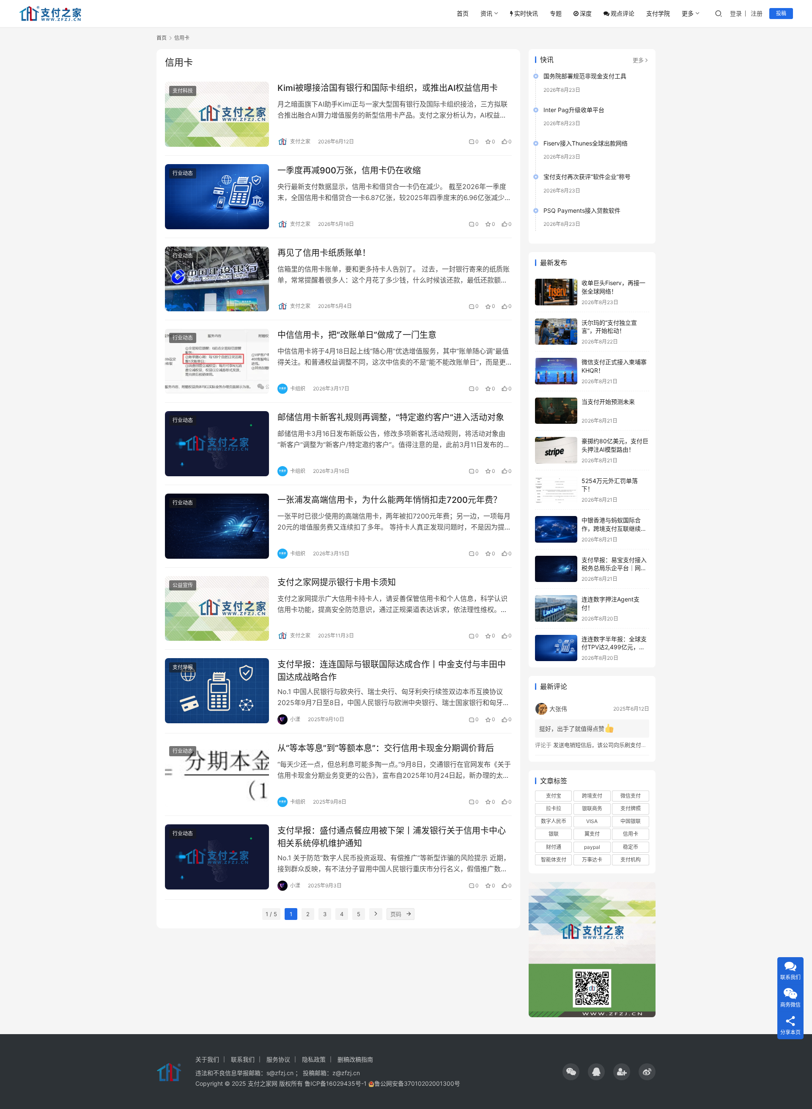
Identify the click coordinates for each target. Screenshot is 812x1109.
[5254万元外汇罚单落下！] (556, 490)
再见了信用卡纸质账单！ (323, 253)
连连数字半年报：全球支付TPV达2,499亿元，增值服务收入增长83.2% (614, 647)
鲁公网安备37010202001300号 (417, 1083)
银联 (554, 834)
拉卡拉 (553, 808)
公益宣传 (183, 585)
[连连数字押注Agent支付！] (556, 608)
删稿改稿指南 (355, 1059)
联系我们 (243, 1059)
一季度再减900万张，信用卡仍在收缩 (349, 170)
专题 (556, 13)
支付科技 (183, 91)
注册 (757, 13)
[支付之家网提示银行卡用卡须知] (217, 608)
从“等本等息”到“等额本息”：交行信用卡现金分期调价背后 (385, 748)
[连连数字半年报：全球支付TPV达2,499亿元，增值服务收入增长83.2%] (556, 648)
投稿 (781, 13)
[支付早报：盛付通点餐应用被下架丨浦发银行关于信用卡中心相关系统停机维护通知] (217, 856)
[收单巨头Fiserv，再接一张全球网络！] (556, 292)
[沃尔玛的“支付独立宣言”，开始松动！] (556, 331)
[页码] (408, 914)
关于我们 (207, 1059)
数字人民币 (553, 821)
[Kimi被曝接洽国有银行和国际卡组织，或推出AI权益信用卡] (217, 114)
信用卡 (630, 834)
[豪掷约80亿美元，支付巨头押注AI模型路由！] (556, 450)
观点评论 (622, 13)
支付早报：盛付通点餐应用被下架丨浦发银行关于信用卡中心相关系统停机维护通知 (391, 837)
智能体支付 (553, 859)
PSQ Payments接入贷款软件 (581, 210)
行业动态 (183, 173)
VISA (592, 821)
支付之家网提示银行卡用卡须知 (336, 582)
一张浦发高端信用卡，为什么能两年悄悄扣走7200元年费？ (389, 500)
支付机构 (630, 859)
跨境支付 (592, 796)
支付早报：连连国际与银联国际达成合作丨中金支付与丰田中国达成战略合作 (391, 670)
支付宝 (553, 796)
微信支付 (630, 796)
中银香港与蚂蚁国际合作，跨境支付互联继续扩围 (614, 528)
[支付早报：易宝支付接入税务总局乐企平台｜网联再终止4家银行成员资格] (556, 569)
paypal (592, 847)
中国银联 (630, 821)
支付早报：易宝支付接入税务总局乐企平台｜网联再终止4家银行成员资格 (614, 568)
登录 (736, 13)
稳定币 (630, 847)
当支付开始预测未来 (608, 401)
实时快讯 (526, 13)
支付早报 (183, 667)
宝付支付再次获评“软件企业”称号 (587, 176)
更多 (688, 13)
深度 (586, 13)
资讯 (486, 13)
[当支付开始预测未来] (556, 411)
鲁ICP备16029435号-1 (335, 1083)
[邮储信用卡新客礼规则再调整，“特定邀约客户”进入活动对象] (217, 443)
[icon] (570, 1071)
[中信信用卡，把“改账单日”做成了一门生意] (217, 361)
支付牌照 (630, 808)
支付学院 (658, 13)
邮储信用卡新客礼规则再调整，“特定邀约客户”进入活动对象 (390, 417)
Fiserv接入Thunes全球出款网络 (585, 143)
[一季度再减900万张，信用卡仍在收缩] (217, 196)
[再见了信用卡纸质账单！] (217, 279)
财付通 (553, 847)
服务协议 (278, 1059)
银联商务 (592, 808)
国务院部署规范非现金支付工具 (584, 76)
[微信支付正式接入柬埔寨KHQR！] (556, 371)
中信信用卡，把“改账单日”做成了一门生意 (356, 335)
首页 (463, 13)
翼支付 (592, 834)
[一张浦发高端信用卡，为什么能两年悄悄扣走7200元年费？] (217, 526)
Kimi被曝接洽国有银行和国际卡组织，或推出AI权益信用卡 (387, 88)
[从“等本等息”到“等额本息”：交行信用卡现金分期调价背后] (217, 774)
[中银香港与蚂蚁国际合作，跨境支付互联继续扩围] (556, 529)
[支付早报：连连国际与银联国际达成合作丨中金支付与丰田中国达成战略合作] (217, 690)
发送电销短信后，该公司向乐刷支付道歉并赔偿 (611, 744)
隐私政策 (314, 1059)
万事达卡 (592, 859)
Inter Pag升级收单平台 (573, 109)
